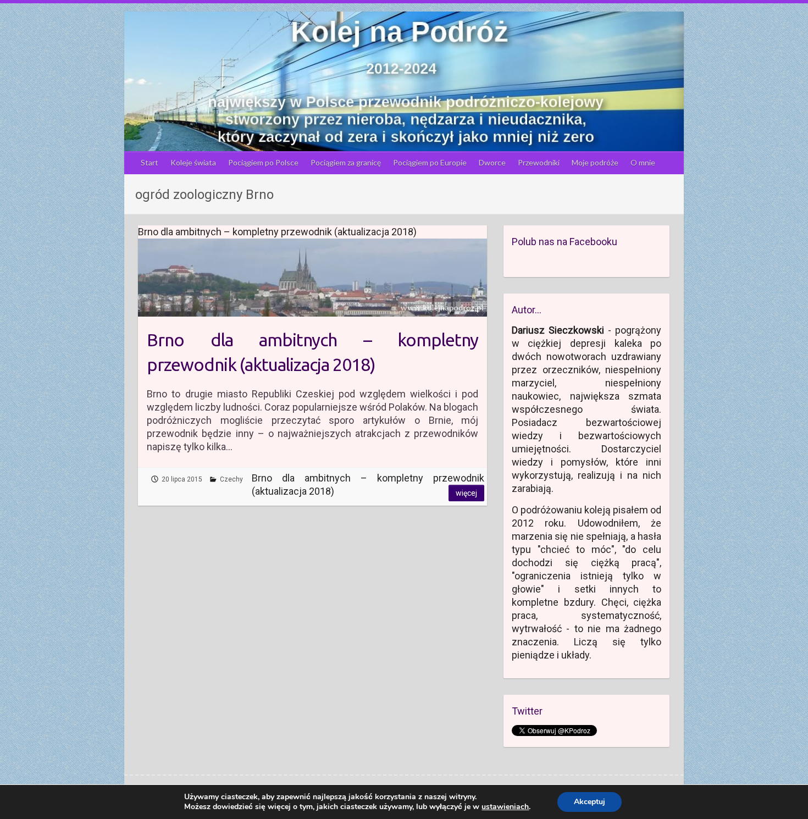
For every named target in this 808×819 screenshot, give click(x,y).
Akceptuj (589, 801)
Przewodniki (539, 162)
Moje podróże (595, 162)
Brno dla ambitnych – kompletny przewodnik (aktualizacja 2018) (312, 352)
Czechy (231, 479)
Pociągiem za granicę (346, 162)
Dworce (492, 162)
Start (149, 162)
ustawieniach (505, 807)
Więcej (466, 493)
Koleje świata (193, 162)
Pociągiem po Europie (430, 162)
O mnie (642, 162)
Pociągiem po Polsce (263, 162)
